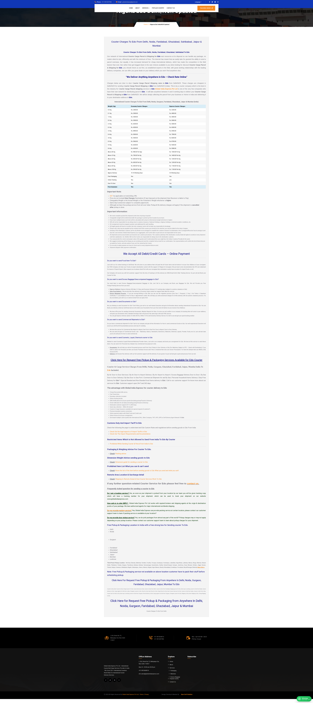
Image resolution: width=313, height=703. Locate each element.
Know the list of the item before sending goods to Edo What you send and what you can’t (147, 471)
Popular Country (158, 8)
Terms (141, 694)
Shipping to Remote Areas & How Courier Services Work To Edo (138, 479)
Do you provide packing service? (119, 510)
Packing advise (120, 454)
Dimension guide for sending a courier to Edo (131, 462)
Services (145, 8)
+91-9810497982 (107, 2)
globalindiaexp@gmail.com (130, 2)
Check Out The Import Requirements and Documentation (130, 434)
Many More (201, 567)
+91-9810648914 (159, 637)
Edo (109, 370)
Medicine (173, 674)
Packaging (173, 670)
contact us (192, 483)
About (137, 8)
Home (131, 8)
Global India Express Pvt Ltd (166, 89)
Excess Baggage (175, 677)
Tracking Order (205, 8)
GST (111, 196)
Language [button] (197, 2)
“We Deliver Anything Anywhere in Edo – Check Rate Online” (156, 77)
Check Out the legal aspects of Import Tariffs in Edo (128, 432)
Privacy (147, 694)
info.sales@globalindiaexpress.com (149, 674)
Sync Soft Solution (186, 694)
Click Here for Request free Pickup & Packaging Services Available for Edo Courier (156, 359)
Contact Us (171, 8)
